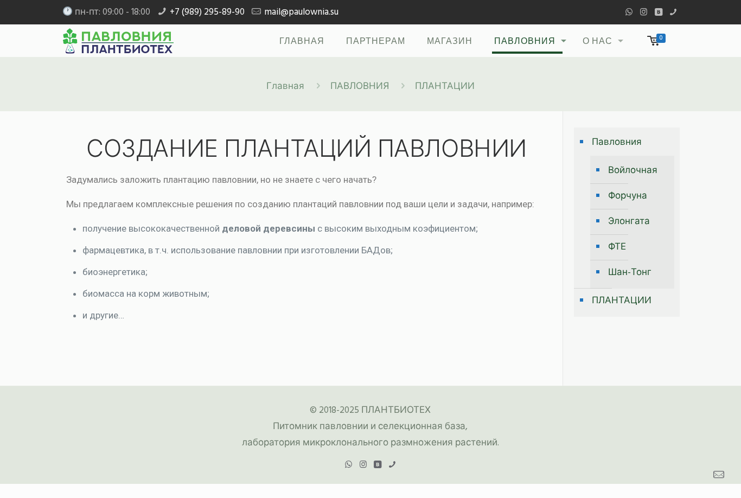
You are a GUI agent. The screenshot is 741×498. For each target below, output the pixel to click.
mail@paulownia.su (301, 12)
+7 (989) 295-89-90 (207, 12)
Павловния (617, 142)
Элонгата (629, 221)
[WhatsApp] (629, 12)
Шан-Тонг (629, 272)
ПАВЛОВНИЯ (359, 86)
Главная (285, 86)
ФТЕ (617, 247)
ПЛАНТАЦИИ (621, 300)
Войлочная (632, 170)
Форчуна (627, 196)
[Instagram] (643, 12)
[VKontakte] (658, 12)
